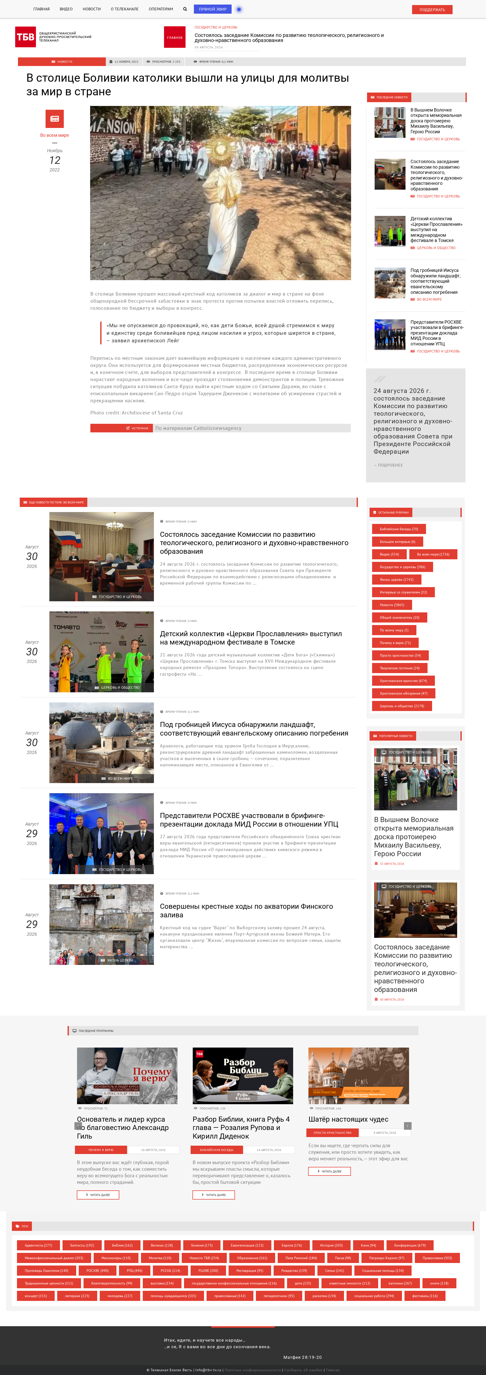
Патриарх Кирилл (386, 1251)
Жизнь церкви (397, 579)
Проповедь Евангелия (47, 1264)
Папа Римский (301, 1251)
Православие (437, 1251)
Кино (368, 1238)
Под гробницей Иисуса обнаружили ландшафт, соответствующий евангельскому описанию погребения (436, 281)
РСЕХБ (170, 1264)
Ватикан (162, 1238)
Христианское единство (403, 680)
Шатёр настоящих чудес (117, 1119)
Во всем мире (433, 554)
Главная (333, 1363)
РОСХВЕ (98, 1264)
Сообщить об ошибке (303, 1363)
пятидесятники (279, 1289)
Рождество (294, 1264)
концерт (36, 1289)
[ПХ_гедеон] (359, 1050)
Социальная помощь (383, 1264)
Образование (252, 1251)
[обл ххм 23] (243, 1050)
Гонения (202, 1238)
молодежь (120, 1289)
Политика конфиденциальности (253, 1363)
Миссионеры (116, 1251)
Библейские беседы (399, 529)
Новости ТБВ (204, 1251)
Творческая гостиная (400, 668)
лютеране (77, 1289)
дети (303, 1276)
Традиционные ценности (49, 1276)
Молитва (160, 1251)
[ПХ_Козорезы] (127, 1050)
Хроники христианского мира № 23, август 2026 (233, 1123)
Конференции (410, 1238)
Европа (292, 1238)
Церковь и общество (214, 27)
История (331, 1238)
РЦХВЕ (208, 1264)
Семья (334, 1264)
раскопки (324, 1289)
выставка (162, 1276)
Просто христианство (400, 655)
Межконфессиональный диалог (54, 1251)
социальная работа (374, 1289)
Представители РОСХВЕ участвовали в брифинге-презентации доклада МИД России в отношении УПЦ (437, 332)
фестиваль (425, 1289)
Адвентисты (38, 1238)
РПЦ (135, 1264)
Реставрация (249, 1264)
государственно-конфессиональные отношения (234, 1276)
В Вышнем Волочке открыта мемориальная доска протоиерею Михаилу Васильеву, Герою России (436, 120)
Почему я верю (395, 642)
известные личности (349, 1276)
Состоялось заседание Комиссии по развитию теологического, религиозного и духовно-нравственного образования (437, 175)
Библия (122, 1238)
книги (439, 1276)
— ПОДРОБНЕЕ (388, 457)
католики (400, 1276)
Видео (389, 554)
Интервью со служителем (403, 592)
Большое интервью (397, 541)
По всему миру (394, 630)
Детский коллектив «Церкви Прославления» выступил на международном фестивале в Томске (300, 37)
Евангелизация (247, 1238)
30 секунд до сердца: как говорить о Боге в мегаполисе (351, 1127)
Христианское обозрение (404, 693)
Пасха (343, 1251)
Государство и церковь (402, 567)
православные (230, 1289)
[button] (185, 9)
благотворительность (111, 1276)
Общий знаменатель (399, 617)
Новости (392, 605)
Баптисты (82, 1238)
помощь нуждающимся (173, 1289)
